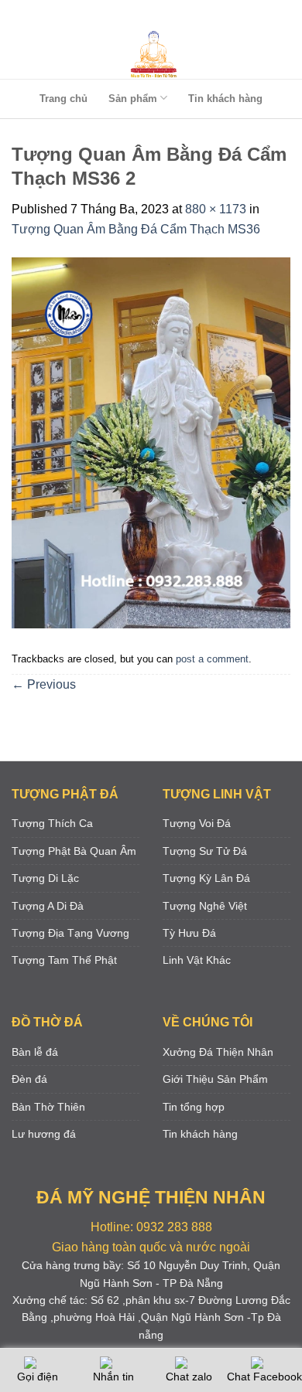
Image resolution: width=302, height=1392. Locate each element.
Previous (44, 684)
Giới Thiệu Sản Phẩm (215, 1079)
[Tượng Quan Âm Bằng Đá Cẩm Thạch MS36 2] (151, 441)
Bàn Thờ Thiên (48, 1107)
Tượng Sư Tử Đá (205, 851)
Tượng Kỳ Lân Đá (206, 878)
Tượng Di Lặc (45, 878)
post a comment (212, 659)
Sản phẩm (132, 98)
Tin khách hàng (225, 98)
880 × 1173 (215, 209)
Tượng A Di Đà (48, 906)
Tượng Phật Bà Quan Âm (74, 851)
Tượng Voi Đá (197, 823)
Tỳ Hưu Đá (189, 933)
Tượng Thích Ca (52, 823)
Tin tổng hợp (194, 1107)
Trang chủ (63, 98)
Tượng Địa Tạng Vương (70, 933)
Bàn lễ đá (35, 1052)
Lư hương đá (44, 1134)
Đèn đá (29, 1079)
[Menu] (148, 15)
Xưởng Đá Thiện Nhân (218, 1052)
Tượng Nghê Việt (205, 906)
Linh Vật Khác (197, 960)
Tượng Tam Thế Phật (64, 960)
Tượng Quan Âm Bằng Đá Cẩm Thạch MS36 (136, 229)
